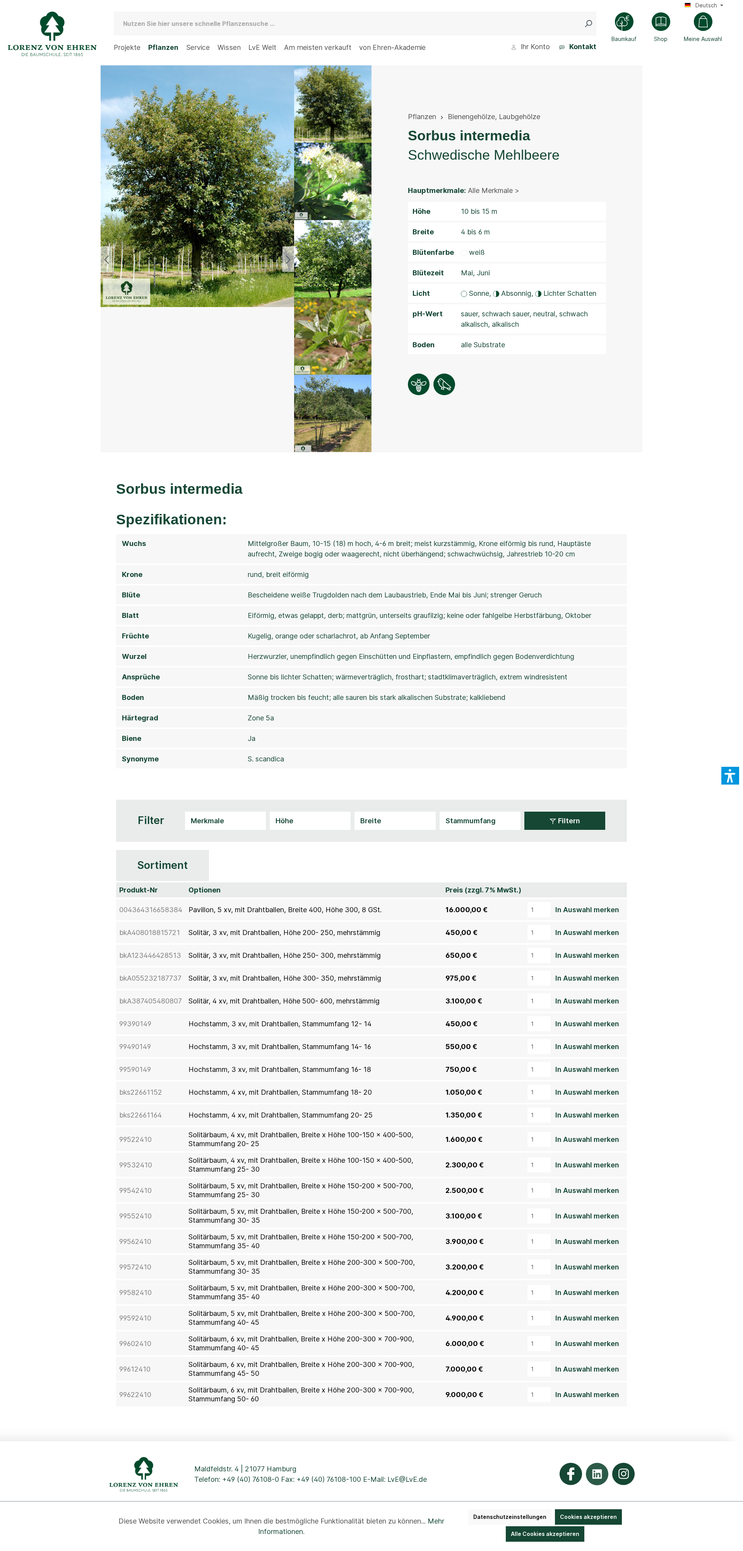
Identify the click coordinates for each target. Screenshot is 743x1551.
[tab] (162, 865)
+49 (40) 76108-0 (250, 1479)
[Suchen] (590, 24)
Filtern (568, 821)
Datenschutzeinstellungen (509, 1516)
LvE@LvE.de (407, 1479)
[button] (730, 776)
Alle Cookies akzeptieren (545, 1534)
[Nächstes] (288, 258)
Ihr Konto (534, 47)
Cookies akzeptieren (588, 1516)
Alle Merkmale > (493, 190)
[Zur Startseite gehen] (52, 34)
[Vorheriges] (106, 258)
